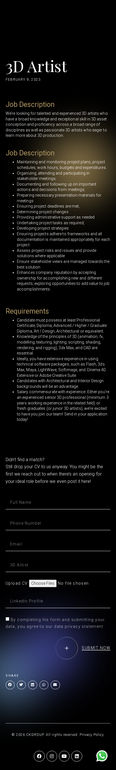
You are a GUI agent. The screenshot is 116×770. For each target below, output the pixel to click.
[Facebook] (39, 756)
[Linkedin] (76, 756)
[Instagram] (51, 756)
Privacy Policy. (92, 735)
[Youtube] (64, 756)
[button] (10, 685)
